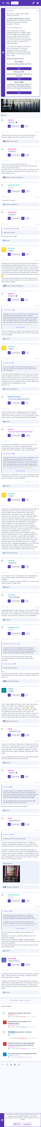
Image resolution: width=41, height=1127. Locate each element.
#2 (39, 161)
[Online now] (5, 962)
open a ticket (11, 55)
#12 (38, 607)
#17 (38, 830)
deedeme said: (7, 363)
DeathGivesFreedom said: (10, 643)
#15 (38, 741)
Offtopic (17, 1015)
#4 (39, 224)
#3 (39, 197)
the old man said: (8, 310)
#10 (38, 506)
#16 (38, 782)
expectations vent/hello (24, 1032)
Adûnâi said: (6, 787)
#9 (39, 441)
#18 (38, 907)
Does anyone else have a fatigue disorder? (22, 1053)
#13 (38, 639)
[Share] (36, 132)
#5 (39, 260)
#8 (39, 409)
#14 (38, 701)
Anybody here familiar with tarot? (19, 1013)
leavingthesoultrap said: (9, 228)
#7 (39, 358)
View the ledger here (15, 27)
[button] (3, 3)
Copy (19, 68)
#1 (39, 132)
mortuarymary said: (8, 664)
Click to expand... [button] (20, 327)
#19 (38, 970)
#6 (39, 305)
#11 (39, 572)
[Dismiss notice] (37, 11)
